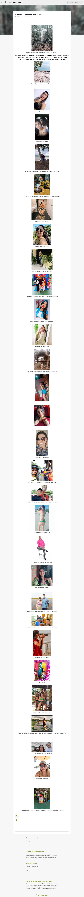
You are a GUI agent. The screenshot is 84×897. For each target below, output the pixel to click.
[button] (16, 19)
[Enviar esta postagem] (16, 815)
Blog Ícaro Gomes (12, 2)
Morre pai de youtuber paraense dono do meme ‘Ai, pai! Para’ (39, 881)
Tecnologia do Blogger (42, 895)
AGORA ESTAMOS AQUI (31, 863)
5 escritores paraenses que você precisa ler (35, 851)
